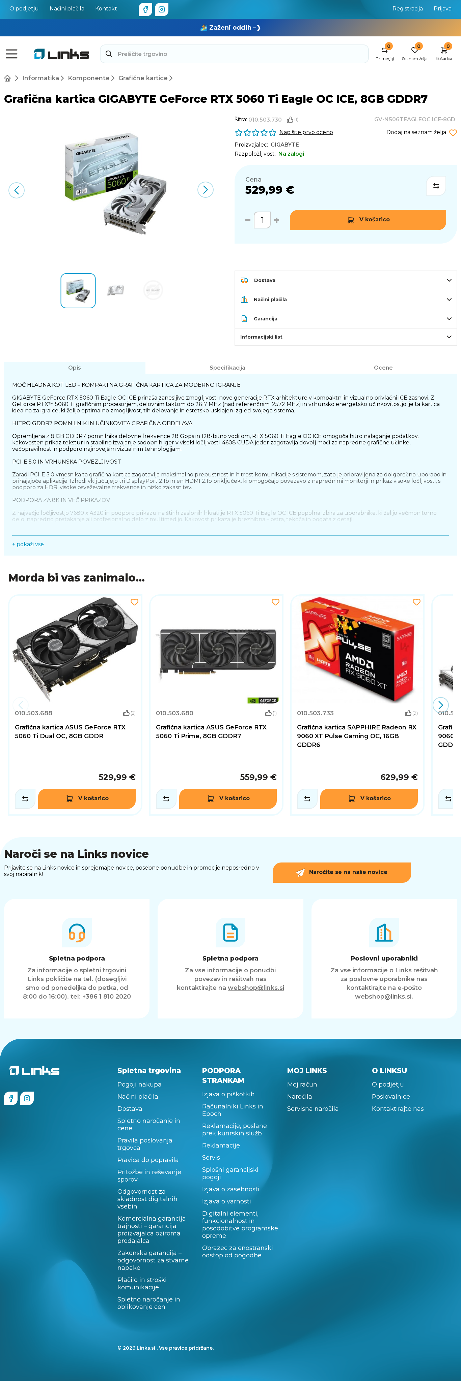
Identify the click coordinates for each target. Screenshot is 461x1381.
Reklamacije (221, 1145)
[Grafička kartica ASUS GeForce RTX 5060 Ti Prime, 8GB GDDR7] (216, 705)
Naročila (299, 1096)
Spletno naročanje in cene (148, 1124)
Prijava (443, 8)
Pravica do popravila (148, 1160)
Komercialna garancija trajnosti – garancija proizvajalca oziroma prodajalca (151, 1230)
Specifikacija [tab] (227, 368)
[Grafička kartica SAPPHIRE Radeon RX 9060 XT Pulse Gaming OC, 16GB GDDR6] (357, 705)
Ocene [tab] (383, 368)
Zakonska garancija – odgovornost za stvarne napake (153, 1260)
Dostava (129, 1108)
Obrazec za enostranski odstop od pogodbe (237, 1251)
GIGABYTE (285, 145)
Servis (211, 1157)
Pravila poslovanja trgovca (144, 1144)
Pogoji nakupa (139, 1084)
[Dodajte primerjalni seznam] (25, 799)
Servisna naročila (313, 1108)
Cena (253, 179)
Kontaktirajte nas (398, 1108)
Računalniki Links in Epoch (232, 1110)
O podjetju (24, 8)
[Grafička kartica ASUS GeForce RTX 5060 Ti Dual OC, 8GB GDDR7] (75, 705)
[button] (205, 189)
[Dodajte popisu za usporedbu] (436, 186)
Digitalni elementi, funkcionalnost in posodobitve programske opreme (240, 1224)
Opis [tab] (74, 368)
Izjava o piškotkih (228, 1094)
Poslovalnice (391, 1096)
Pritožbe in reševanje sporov (149, 1175)
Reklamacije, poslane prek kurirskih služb (234, 1129)
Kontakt (106, 8)
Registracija (407, 8)
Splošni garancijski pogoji (230, 1173)
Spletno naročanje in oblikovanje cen (148, 1303)
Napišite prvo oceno (306, 132)
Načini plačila (67, 8)
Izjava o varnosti (226, 1201)
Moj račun (302, 1084)
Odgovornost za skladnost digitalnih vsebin (147, 1199)
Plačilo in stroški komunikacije (142, 1283)
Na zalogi (291, 154)
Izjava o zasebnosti (231, 1189)
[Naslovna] (8, 78)
